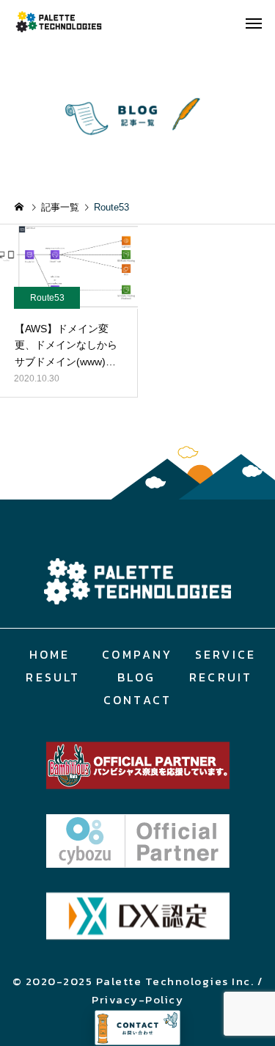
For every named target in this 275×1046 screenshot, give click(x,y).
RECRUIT (220, 677)
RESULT (53, 677)
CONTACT (137, 700)
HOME (49, 654)
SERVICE (225, 654)
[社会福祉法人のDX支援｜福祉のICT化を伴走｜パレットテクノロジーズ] (70, 22)
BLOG (136, 677)
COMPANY (137, 654)
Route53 (47, 298)
